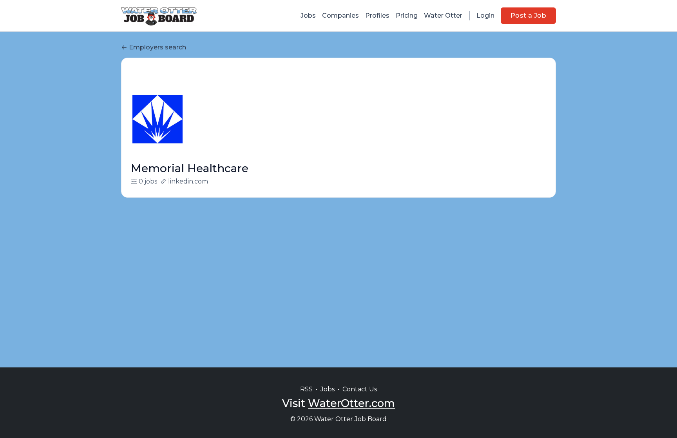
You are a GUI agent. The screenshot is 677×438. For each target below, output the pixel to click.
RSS (306, 389)
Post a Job (528, 15)
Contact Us (359, 389)
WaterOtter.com (351, 403)
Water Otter (443, 15)
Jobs (308, 15)
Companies (340, 15)
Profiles (377, 15)
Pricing (407, 15)
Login (485, 15)
